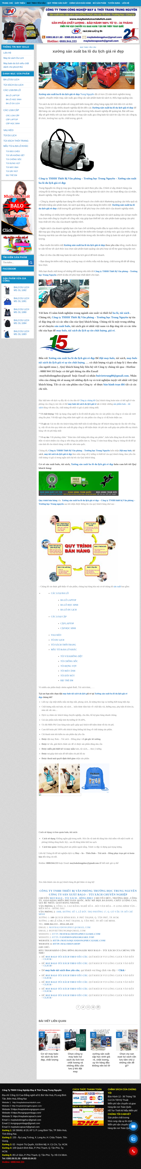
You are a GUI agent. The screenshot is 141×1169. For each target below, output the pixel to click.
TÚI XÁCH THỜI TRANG (15, 141)
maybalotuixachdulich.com (28, 1102)
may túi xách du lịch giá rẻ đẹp (58, 454)
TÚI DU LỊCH (10, 135)
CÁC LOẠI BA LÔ (12, 90)
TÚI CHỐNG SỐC (13, 159)
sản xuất (117, 586)
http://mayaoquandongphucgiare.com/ (79, 940)
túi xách (125, 312)
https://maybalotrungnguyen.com (28, 1109)
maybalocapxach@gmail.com (25, 1127)
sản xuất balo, (62, 326)
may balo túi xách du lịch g (75, 693)
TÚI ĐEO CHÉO (13, 151)
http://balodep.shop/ (66, 944)
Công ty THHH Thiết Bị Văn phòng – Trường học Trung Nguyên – (78, 178)
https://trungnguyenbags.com (26, 1113)
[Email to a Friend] (88, 1007)
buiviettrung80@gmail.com (112, 375)
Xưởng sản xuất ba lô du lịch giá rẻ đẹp (59, 94)
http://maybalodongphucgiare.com (27, 1106)
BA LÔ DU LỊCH (11, 79)
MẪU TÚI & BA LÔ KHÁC (15, 146)
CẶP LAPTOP (12, 119)
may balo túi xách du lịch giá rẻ (82, 404)
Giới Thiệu (20, 3)
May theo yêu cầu (36, 3)
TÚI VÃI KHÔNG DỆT (15, 155)
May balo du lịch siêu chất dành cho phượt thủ (16, 65)
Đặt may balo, (126, 450)
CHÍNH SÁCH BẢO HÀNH (80, 3)
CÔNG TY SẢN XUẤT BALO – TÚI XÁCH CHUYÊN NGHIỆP (88, 894)
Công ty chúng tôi (87, 400)
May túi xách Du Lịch (13, 58)
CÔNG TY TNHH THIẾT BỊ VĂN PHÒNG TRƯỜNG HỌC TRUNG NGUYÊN (88, 890)
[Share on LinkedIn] (98, 1007)
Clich (47, 965)
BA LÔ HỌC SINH (13, 99)
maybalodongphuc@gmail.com (69, 927)
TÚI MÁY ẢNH (12, 167)
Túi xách (71, 898)
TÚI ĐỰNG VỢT (13, 163)
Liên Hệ (125, 3)
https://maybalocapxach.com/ (27, 1116)
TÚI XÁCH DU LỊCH (13, 85)
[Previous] (38, 1053)
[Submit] (31, 262)
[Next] (138, 1053)
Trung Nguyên (87, 94)
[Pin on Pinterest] (93, 1007)
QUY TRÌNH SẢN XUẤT (57, 3)
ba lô (115, 312)
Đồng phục (86, 898)
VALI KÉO (8, 130)
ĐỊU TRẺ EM (11, 175)
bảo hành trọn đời (114, 384)
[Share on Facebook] (78, 1007)
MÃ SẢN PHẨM (99, 3)
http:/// (76, 934)
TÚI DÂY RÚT (12, 171)
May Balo (56, 898)
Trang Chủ (7, 3)
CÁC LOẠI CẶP (11, 110)
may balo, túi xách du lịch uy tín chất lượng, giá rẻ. (85, 330)
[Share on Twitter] (83, 1007)
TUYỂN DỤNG (114, 3)
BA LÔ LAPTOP (13, 95)
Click (47, 959)
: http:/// (72, 937)
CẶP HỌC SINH (13, 123)
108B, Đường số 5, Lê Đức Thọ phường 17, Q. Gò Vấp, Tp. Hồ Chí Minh (86, 912)
